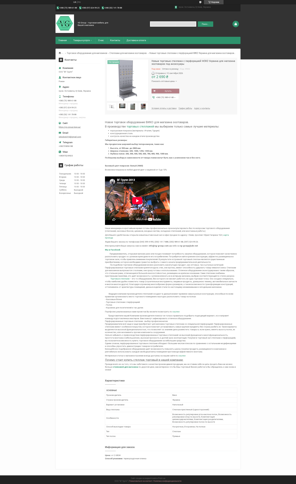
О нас (101, 40)
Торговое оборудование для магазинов (87, 53)
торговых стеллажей (140, 126)
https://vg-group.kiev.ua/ (70, 127)
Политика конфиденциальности (167, 481)
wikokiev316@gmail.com (70, 137)
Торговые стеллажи (120, 279)
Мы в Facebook (112, 250)
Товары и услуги (81, 40)
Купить (168, 91)
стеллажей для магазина (125, 367)
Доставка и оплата (136, 40)
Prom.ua (161, 478)
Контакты (115, 40)
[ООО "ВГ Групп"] (65, 23)
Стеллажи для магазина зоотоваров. (128, 53)
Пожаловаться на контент (140, 481)
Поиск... (205, 24)
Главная (63, 40)
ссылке (175, 312)
